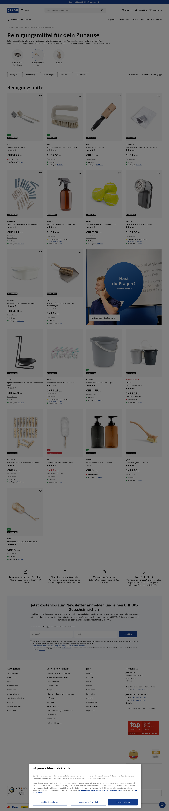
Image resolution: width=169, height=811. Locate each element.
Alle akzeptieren (123, 802)
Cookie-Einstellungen (50, 802)
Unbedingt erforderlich (88, 802)
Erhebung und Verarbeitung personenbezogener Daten (100, 790)
